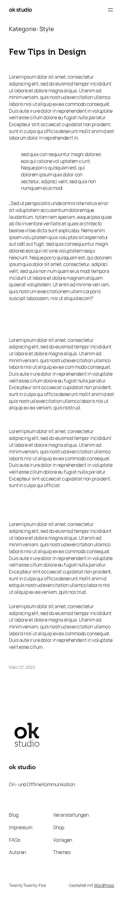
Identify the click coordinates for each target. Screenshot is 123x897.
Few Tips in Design (47, 52)
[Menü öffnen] (110, 9)
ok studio (20, 9)
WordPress (104, 885)
